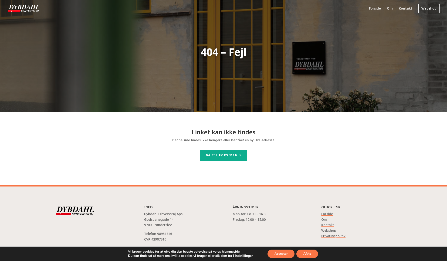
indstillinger (244, 256)
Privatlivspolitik (333, 236)
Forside (375, 8)
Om (390, 8)
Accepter (281, 253)
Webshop (429, 8)
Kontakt (405, 8)
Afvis (307, 253)
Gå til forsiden (222, 155)
